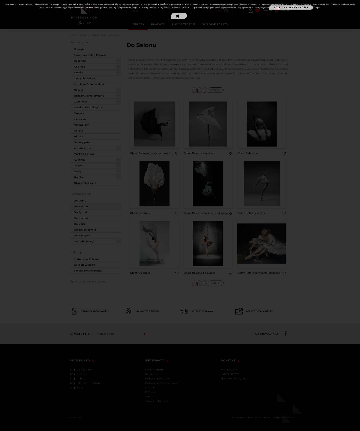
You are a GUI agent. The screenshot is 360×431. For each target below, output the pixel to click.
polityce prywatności (291, 7)
